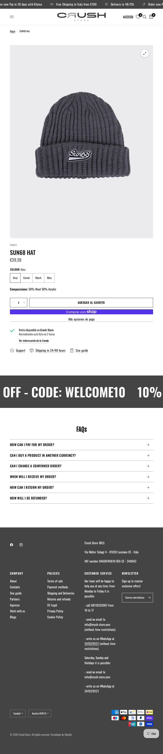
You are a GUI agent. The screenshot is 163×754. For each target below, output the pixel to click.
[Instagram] (23, 544)
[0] (150, 17)
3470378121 (91, 643)
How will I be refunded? (28, 498)
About (13, 581)
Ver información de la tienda (34, 341)
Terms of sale (55, 581)
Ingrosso (15, 605)
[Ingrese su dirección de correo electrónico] (149, 597)
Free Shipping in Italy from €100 (69, 4)
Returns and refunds (59, 599)
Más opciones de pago (81, 319)
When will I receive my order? (33, 476)
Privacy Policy (55, 611)
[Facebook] (14, 544)
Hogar (12, 31)
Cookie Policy (55, 617)
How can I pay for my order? (32, 444)
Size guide (16, 593)
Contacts (15, 587)
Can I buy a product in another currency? (43, 455)
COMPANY (16, 573)
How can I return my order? (32, 487)
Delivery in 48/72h (115, 4)
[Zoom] (144, 53)
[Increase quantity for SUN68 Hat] (24, 302)
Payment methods (57, 587)
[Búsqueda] (144, 17)
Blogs (13, 617)
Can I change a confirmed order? (35, 465)
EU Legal (52, 605)
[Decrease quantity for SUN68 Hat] (13, 302)
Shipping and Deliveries (60, 593)
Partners (15, 599)
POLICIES (53, 573)
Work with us (17, 611)
